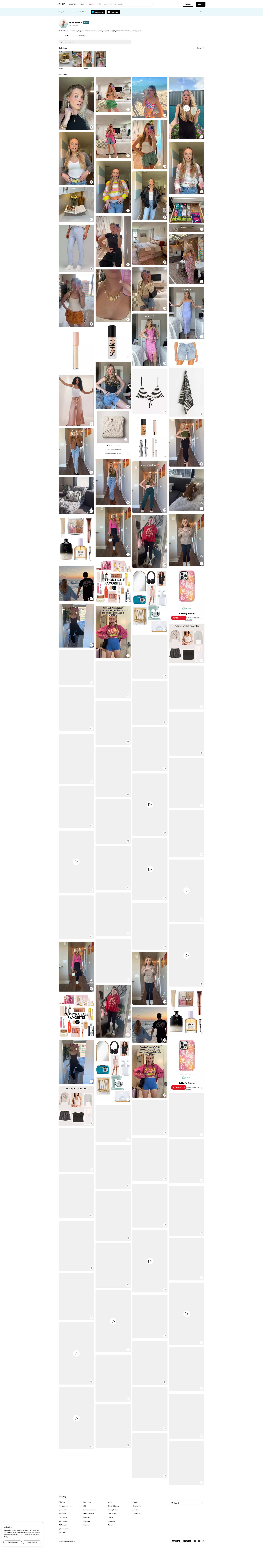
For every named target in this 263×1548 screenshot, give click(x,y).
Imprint (110, 1517)
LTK (84, 1506)
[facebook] (195, 1541)
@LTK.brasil (62, 1525)
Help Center (137, 1506)
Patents (110, 1525)
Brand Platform (88, 1514)
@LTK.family (63, 1517)
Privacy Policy (112, 1510)
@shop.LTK (62, 1510)
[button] (187, 1503)
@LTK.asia (62, 1532)
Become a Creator (89, 1510)
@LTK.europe (63, 1521)
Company (86, 1521)
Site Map (136, 1510)
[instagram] (203, 1541)
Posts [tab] (67, 36)
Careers (86, 1525)
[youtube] (199, 1541)
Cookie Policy (112, 1514)
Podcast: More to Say (66, 1506)
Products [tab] (82, 36)
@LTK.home (62, 1514)
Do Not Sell (111, 1521)
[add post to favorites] (91, 127)
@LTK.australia (64, 1529)
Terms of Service (113, 1506)
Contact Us (136, 1514)
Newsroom (86, 1517)
